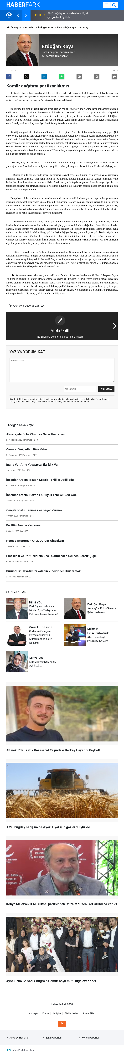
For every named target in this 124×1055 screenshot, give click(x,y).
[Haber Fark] (23, 4)
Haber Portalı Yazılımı (23, 1050)
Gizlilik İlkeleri (71, 1013)
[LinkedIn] (44, 76)
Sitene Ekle (88, 1013)
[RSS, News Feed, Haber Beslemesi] (62, 1024)
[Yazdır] (96, 76)
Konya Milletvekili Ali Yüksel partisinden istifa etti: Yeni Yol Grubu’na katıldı (69, 15)
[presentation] (18, 15)
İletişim (57, 1013)
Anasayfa (15, 27)
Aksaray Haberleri (19, 1037)
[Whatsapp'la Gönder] (61, 76)
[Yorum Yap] (114, 76)
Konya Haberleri (90, 1037)
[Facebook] (8, 76)
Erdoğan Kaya (45, 27)
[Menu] (106, 5)
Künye (45, 1013)
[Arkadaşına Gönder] (79, 76)
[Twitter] (26, 76)
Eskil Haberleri (54, 1037)
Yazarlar (29, 27)
